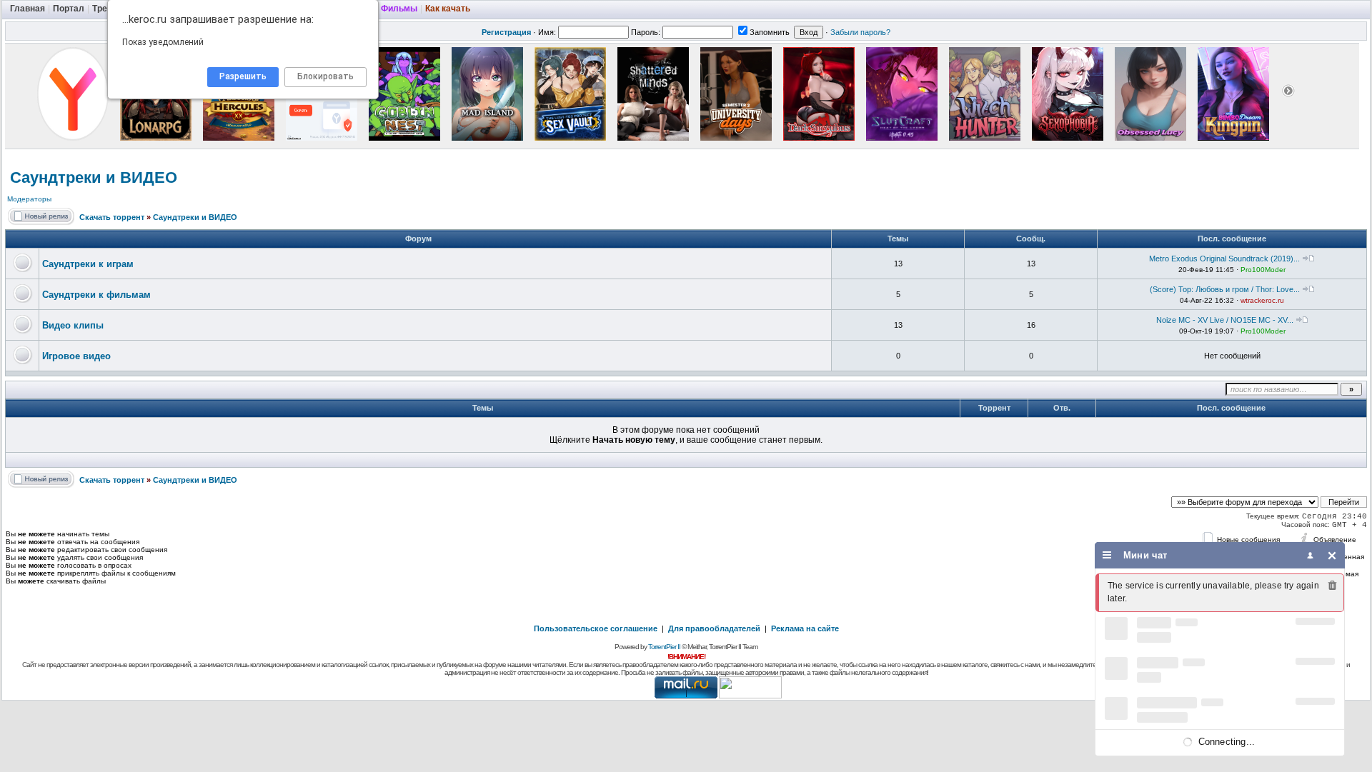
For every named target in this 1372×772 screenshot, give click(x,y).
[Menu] (1107, 555)
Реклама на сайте (805, 628)
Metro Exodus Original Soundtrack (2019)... (1224, 258)
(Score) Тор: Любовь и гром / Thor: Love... (1225, 289)
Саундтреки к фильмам (96, 294)
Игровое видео (76, 356)
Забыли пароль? (860, 32)
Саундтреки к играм (88, 264)
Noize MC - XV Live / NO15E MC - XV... (1224, 320)
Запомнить (770, 32)
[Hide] (1332, 555)
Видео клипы (73, 325)
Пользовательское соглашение (595, 628)
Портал (68, 9)
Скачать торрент (111, 217)
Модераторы (29, 199)
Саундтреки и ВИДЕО (93, 177)
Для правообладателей (714, 628)
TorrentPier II (664, 647)
